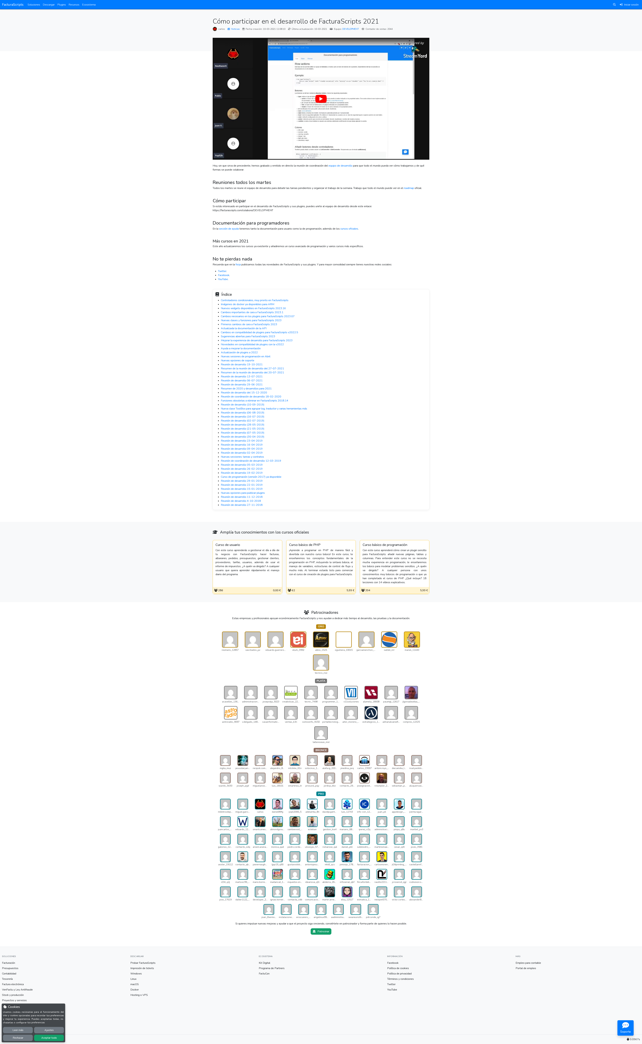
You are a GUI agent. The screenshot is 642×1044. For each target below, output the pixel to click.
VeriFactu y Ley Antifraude (17, 989)
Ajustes (49, 1030)
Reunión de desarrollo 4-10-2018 (241, 501)
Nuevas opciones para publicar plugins (243, 493)
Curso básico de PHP (304, 545)
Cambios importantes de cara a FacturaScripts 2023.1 (252, 312)
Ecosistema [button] (89, 5)
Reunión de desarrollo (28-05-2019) (242, 425)
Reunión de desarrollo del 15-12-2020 (244, 392)
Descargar (49, 5)
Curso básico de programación (385, 545)
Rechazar (18, 1038)
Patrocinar (323, 931)
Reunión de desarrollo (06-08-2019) (242, 412)
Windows (136, 973)
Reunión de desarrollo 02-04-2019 (242, 453)
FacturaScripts (13, 4)
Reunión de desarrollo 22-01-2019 (242, 485)
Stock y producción (13, 995)
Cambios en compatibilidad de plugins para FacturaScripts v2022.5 (259, 332)
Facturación (8, 963)
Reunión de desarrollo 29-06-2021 (242, 384)
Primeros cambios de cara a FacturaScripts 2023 (249, 324)
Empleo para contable (528, 963)
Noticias (235, 29)
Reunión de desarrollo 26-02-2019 (242, 469)
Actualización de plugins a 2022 (239, 352)
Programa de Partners (272, 968)
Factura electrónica (13, 984)
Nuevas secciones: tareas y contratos (242, 457)
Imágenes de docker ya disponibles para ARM (247, 304)
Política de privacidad (399, 973)
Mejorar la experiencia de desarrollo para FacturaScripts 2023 (257, 340)
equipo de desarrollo (340, 166)
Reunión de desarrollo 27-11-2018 (242, 505)
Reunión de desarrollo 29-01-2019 (242, 481)
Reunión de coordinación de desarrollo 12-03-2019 (251, 461)
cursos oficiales (349, 229)
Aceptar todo (49, 1038)
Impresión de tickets (142, 968)
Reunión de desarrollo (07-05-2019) (242, 433)
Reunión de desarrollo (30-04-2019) (242, 437)
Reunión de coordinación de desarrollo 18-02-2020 (251, 396)
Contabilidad (9, 973)
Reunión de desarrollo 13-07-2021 (242, 376)
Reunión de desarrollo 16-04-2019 (242, 445)
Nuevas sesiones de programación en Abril (245, 356)
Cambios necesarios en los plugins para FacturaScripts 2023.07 (258, 316)
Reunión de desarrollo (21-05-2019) (242, 429)
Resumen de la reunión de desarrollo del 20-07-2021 (252, 372)
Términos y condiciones (400, 979)
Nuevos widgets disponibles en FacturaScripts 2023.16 (253, 308)
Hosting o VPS (139, 995)
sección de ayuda (229, 229)
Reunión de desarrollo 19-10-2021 (242, 364)
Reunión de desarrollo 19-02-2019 (242, 473)
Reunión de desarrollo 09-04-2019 (242, 449)
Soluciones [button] (34, 5)
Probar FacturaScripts (142, 963)
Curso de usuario (228, 545)
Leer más (18, 1030)
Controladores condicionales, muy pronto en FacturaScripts (254, 300)
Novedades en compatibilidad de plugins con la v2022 (252, 344)
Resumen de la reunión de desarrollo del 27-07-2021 (252, 368)
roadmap (409, 188)
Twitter (222, 271)
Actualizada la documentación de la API (243, 328)
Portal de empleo (526, 968)
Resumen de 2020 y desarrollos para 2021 (246, 388)
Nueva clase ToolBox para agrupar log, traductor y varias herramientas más (264, 408)
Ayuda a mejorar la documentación (241, 348)
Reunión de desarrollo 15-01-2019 (242, 489)
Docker (134, 989)
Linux (133, 979)
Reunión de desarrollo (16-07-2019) (242, 417)
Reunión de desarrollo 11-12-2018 (242, 497)
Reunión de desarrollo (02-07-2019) (242, 421)
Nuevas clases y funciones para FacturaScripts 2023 (251, 320)
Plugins (61, 5)
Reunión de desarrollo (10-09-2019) (242, 404)
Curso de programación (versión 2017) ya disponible (251, 477)
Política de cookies (398, 968)
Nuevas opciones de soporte (237, 360)
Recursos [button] (74, 5)
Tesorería (7, 979)
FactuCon (264, 973)
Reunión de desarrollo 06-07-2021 (242, 380)
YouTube (223, 279)
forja (238, 264)
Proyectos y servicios (14, 1000)
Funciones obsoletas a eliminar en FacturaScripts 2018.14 (254, 400)
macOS (134, 984)
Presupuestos (10, 968)
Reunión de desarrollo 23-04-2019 (242, 441)
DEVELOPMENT (350, 29)
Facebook (223, 275)
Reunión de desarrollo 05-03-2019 (242, 465)
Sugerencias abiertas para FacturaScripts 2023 (248, 336)
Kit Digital (264, 963)
